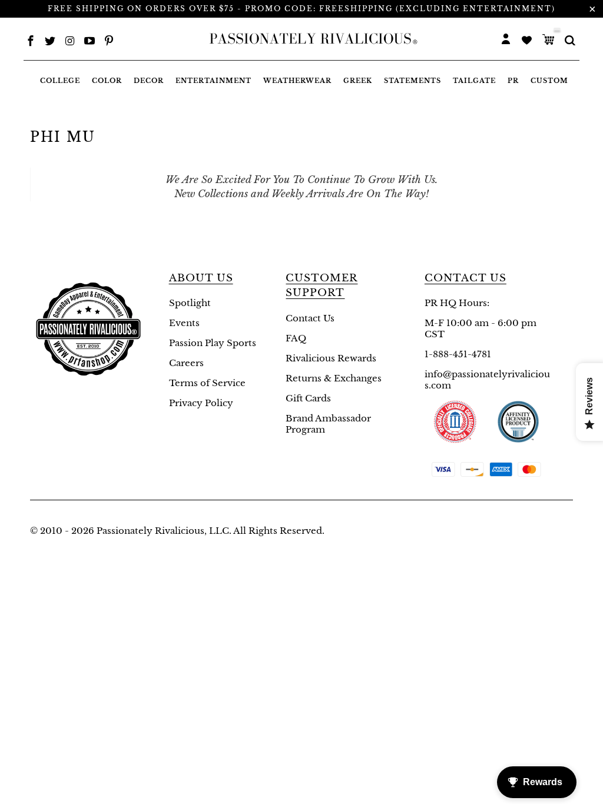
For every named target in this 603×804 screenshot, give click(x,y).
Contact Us (310, 318)
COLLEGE (60, 81)
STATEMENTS (412, 81)
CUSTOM (549, 81)
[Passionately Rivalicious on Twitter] (50, 42)
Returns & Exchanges (334, 378)
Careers (186, 362)
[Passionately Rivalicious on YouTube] (89, 42)
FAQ (296, 338)
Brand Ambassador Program (328, 424)
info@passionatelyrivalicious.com (487, 379)
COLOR (107, 81)
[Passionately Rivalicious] (310, 38)
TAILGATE (474, 81)
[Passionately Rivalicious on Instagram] (70, 42)
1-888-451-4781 (458, 354)
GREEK (357, 81)
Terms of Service (207, 382)
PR (513, 81)
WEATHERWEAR (297, 81)
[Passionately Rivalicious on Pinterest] (109, 42)
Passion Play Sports (212, 342)
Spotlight (190, 302)
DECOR (149, 81)
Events (184, 322)
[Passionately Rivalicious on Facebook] (31, 42)
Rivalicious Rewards (331, 358)
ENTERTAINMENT (213, 81)
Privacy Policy (201, 402)
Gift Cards (308, 398)
